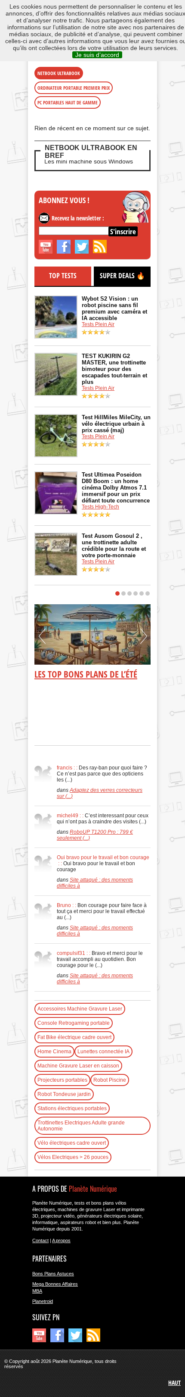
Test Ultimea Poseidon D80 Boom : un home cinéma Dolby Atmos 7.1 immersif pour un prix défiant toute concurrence (116, 487)
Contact (40, 1240)
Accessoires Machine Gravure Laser (79, 1009)
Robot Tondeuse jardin (64, 1094)
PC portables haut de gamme (67, 102)
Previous (42, 639)
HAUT (174, 1382)
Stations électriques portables (72, 1108)
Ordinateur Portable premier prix (73, 88)
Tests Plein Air (98, 324)
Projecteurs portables (62, 1080)
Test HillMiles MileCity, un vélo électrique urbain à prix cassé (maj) (116, 423)
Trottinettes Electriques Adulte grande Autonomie (81, 1126)
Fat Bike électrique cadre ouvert (74, 1037)
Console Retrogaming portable (73, 1023)
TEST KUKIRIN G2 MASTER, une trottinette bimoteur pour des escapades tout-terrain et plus (114, 369)
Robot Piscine (109, 1080)
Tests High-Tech (100, 507)
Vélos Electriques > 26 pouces (72, 1157)
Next (143, 639)
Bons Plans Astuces (53, 1273)
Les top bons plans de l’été (85, 674)
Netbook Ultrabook (58, 73)
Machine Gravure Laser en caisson (78, 1066)
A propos (61, 1240)
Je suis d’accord (97, 54)
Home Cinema (54, 1052)
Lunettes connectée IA (103, 1052)
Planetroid (42, 1301)
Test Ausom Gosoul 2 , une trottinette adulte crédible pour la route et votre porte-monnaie (114, 546)
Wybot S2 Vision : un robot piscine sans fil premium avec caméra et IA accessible (114, 308)
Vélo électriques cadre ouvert (71, 1143)
